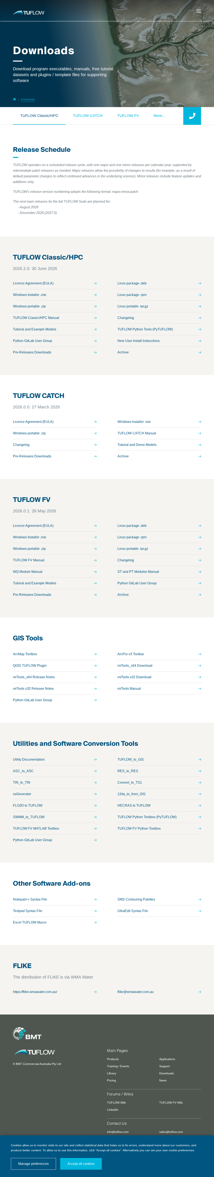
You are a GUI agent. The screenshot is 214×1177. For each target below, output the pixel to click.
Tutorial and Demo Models (137, 444)
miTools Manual (129, 688)
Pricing (111, 1080)
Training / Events (118, 1066)
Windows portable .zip (29, 306)
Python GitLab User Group (32, 341)
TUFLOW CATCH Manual (136, 433)
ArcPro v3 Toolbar (130, 654)
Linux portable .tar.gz (132, 306)
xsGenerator (22, 794)
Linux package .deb (131, 283)
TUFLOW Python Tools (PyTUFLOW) (145, 329)
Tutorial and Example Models (34, 329)
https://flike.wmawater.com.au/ (35, 992)
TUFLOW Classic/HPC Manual (36, 318)
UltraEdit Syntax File (132, 911)
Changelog (125, 318)
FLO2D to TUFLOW (27, 805)
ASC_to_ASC (23, 771)
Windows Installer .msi (29, 295)
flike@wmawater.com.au (135, 992)
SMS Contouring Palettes (136, 899)
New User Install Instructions (138, 341)
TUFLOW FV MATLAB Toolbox (36, 828)
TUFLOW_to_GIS (130, 759)
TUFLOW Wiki (116, 1102)
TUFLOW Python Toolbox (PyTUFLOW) (147, 817)
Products (113, 1059)
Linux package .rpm (131, 295)
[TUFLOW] (57, 1052)
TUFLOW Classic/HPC (39, 116)
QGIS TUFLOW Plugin (30, 665)
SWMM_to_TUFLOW (29, 817)
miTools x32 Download (134, 677)
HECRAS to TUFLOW (133, 805)
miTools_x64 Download (134, 665)
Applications (167, 1059)
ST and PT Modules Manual (138, 571)
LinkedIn (112, 1109)
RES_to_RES (127, 771)
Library (111, 1073)
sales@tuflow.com (171, 1132)
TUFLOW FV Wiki (171, 1102)
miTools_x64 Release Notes (34, 677)
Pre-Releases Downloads (32, 352)
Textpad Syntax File (27, 911)
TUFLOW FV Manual (28, 560)
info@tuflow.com (118, 1132)
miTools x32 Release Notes (33, 688)
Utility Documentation (29, 759)
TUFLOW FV (128, 116)
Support (164, 1066)
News (163, 1080)
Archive (123, 352)
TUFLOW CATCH (88, 116)
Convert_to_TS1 (129, 782)
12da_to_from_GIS (131, 794)
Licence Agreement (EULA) (33, 283)
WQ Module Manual (27, 571)
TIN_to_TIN (21, 782)
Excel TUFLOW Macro (29, 922)
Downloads (166, 1073)
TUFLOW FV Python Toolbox (139, 828)
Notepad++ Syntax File (30, 899)
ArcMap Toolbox (25, 654)
